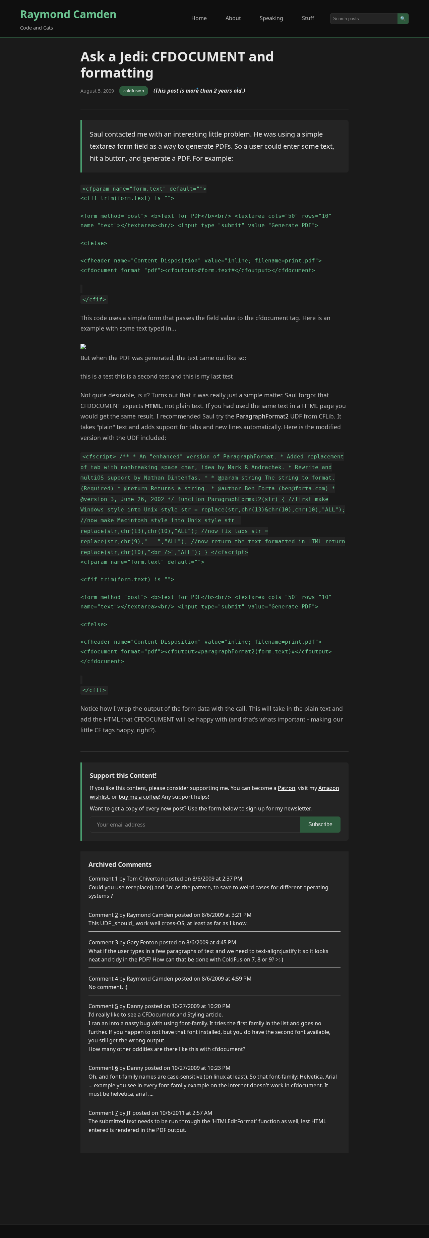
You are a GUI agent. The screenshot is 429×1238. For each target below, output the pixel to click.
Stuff (308, 18)
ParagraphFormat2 (262, 416)
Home (199, 18)
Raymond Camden (68, 14)
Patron (286, 788)
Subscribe (320, 824)
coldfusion (133, 91)
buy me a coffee (139, 796)
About (233, 18)
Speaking (271, 18)
